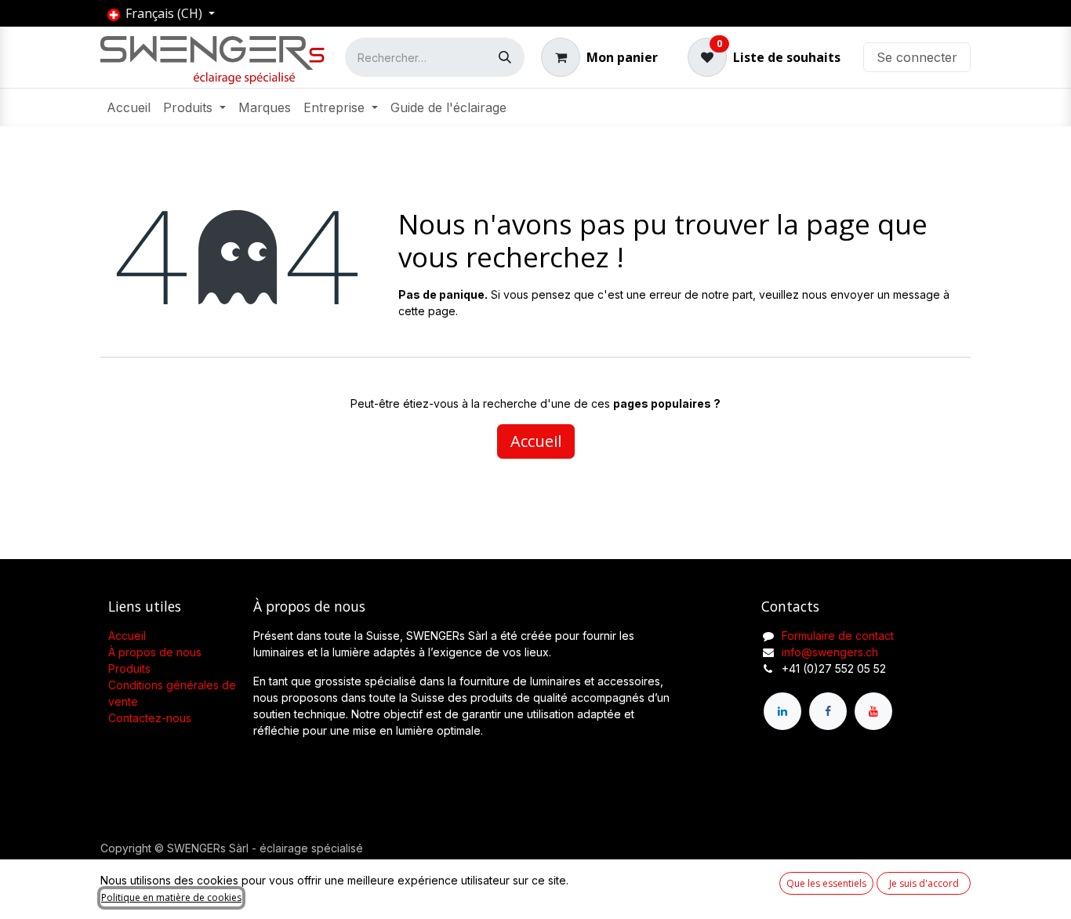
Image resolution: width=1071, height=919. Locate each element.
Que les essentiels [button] (826, 883)
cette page (427, 311)
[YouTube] (873, 711)
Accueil (535, 441)
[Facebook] (828, 711)
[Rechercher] (505, 57)
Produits (129, 668)
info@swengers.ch (830, 652)
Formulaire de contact (838, 635)
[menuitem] (128, 107)
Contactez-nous (149, 718)
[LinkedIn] (782, 711)
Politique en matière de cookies (171, 897)
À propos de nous (154, 652)
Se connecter (917, 57)
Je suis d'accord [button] (924, 883)
